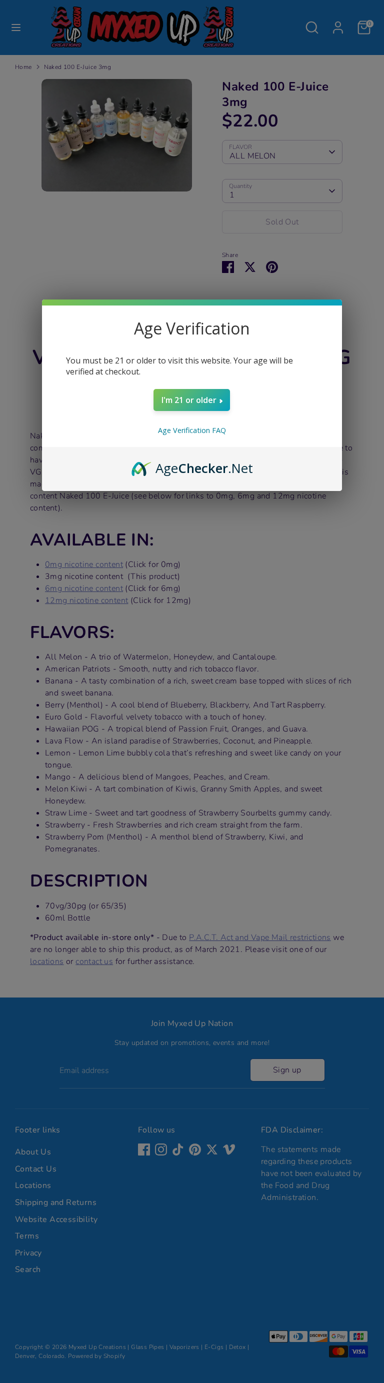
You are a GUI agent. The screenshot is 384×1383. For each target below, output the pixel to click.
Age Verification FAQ (192, 430)
